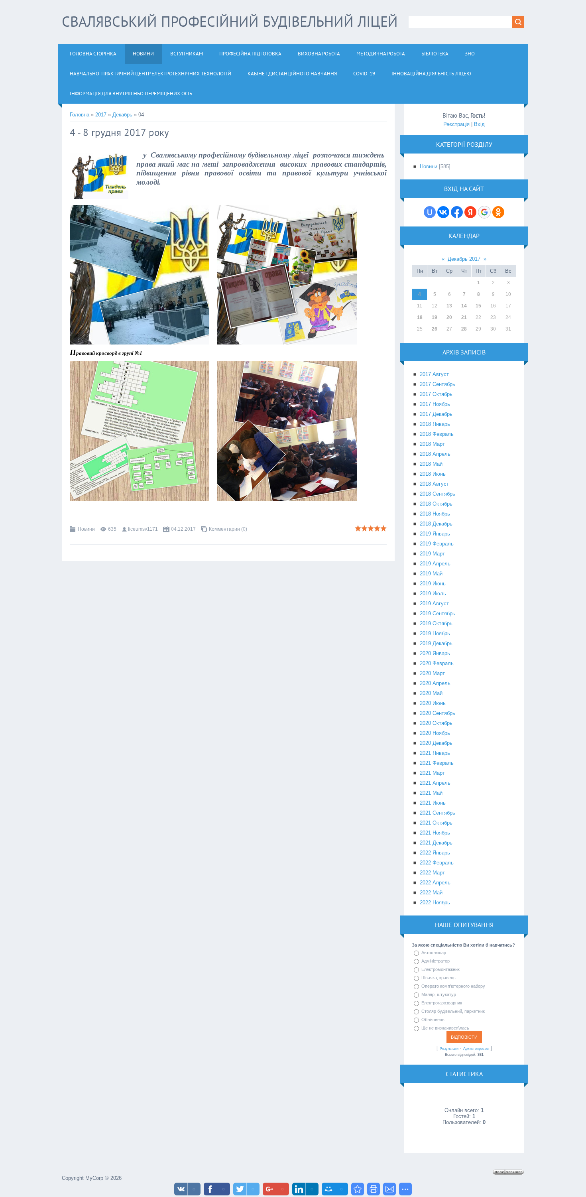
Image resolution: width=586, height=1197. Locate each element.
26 (434, 329)
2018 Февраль (437, 434)
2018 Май (431, 464)
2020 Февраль (437, 663)
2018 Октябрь (436, 504)
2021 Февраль (437, 763)
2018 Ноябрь (435, 514)
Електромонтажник (440, 969)
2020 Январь (435, 653)
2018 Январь (435, 424)
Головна (79, 115)
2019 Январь (435, 534)
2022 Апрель (435, 883)
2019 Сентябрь (437, 613)
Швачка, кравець (438, 977)
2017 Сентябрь (437, 384)
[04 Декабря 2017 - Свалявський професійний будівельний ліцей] (357, 1189)
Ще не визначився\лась (445, 1028)
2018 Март (432, 444)
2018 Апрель (435, 454)
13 (449, 306)
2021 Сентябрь (437, 813)
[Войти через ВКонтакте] (443, 212)
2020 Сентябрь (437, 713)
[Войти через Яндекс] (470, 212)
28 (464, 329)
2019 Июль (433, 594)
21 (464, 317)
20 (449, 317)
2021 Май (431, 793)
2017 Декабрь (436, 414)
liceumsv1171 (143, 529)
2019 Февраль (437, 544)
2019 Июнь (433, 584)
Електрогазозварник (441, 1002)
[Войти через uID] (430, 212)
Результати (449, 1049)
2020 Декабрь (436, 743)
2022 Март (432, 873)
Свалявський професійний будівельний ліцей (230, 21)
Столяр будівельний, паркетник (453, 1011)
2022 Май (431, 893)
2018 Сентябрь (437, 494)
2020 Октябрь (436, 723)
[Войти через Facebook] (457, 212)
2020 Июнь (433, 703)
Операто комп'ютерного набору (453, 986)
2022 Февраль (437, 863)
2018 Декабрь (436, 524)
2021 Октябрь (436, 823)
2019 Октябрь (436, 623)
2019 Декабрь (436, 643)
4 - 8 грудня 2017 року (119, 132)
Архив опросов (476, 1049)
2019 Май (431, 574)
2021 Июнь (433, 803)
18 (420, 317)
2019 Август (434, 603)
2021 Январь (435, 753)
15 (478, 306)
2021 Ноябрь (435, 833)
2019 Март (432, 554)
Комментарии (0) (228, 529)
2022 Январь (435, 853)
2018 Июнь (433, 474)
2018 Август (434, 484)
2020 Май (431, 693)
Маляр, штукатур (438, 994)
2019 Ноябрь (435, 633)
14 (464, 306)
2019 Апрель (435, 564)
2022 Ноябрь (435, 903)
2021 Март (432, 773)
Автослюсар (433, 952)
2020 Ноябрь (435, 733)
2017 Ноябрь (435, 404)
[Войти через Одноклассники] (498, 212)
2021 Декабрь (436, 843)
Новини (86, 529)
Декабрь (122, 115)
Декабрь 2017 (464, 259)
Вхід (479, 124)
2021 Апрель (435, 783)
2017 (100, 115)
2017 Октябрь (436, 394)
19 (434, 317)
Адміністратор (435, 961)
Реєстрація (456, 124)
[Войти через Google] (484, 212)
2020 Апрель (435, 683)
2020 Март (432, 673)
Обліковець (432, 1019)
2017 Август (434, 374)
